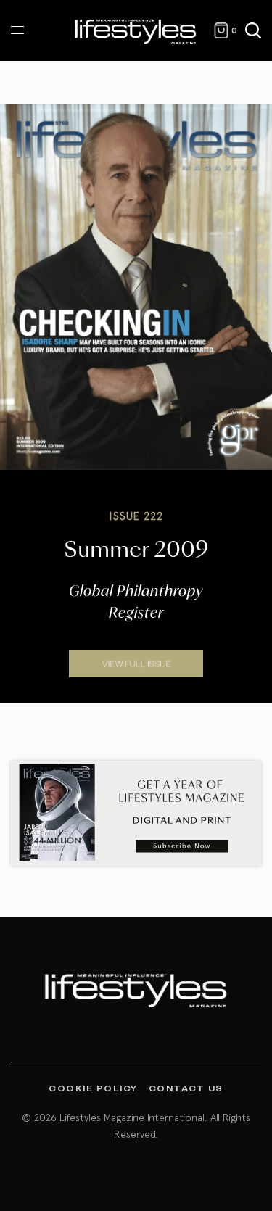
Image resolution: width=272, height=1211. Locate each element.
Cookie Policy (93, 1088)
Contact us (186, 1088)
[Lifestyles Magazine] (136, 30)
